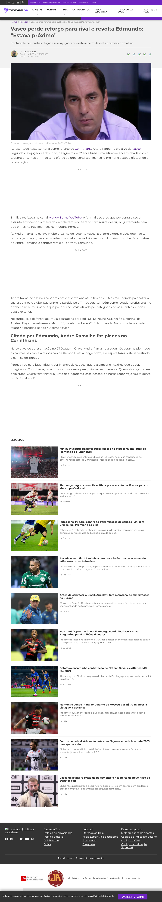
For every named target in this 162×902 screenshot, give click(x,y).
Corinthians (83, 148)
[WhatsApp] (32, 839)
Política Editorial (69, 2)
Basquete (89, 844)
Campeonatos (81, 10)
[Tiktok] (16, 840)
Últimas (51, 10)
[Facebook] (5, 2)
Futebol (24, 22)
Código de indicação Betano (139, 836)
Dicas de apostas (131, 829)
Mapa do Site (35, 2)
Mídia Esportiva (100, 11)
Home (14, 22)
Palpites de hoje (150, 11)
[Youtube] (17, 2)
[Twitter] (8, 2)
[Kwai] (23, 2)
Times (64, 10)
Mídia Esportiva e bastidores (100, 836)
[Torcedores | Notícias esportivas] (16, 10)
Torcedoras (89, 840)
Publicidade (83, 2)
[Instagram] (13, 2)
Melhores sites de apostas (137, 832)
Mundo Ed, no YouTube (65, 217)
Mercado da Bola (125, 11)
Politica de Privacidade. (103, 896)
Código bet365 (130, 840)
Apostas (37, 10)
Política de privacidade (51, 2)
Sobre (94, 2)
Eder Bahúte (30, 51)
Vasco (136, 148)
